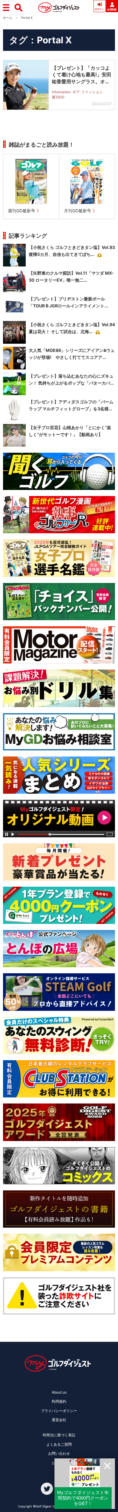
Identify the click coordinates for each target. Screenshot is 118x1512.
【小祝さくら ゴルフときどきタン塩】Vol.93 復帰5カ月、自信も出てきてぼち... (72, 251)
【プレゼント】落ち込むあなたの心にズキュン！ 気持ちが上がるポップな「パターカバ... (71, 379)
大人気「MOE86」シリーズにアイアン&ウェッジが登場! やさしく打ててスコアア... (72, 354)
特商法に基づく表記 (59, 1435)
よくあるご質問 (59, 1444)
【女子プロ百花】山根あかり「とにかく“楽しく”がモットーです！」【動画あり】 (70, 431)
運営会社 (59, 1420)
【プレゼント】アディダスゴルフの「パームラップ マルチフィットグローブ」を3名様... (71, 405)
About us (59, 1392)
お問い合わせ (59, 1453)
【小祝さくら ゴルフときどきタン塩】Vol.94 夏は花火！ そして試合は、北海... (72, 328)
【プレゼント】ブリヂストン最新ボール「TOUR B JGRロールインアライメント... (68, 302)
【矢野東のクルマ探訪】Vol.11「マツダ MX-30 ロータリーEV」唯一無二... (71, 276)
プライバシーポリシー (59, 1410)
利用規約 (59, 1401)
